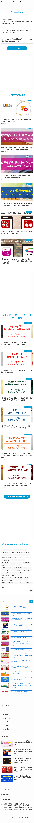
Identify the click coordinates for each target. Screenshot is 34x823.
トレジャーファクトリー (17, 570)
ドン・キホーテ (27, 570)
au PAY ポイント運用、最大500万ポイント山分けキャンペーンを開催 (21, 624)
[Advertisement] (17, 70)
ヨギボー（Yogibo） (6, 577)
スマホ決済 (6, 725)
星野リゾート (5, 580)
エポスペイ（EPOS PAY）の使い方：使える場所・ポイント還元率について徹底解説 (21, 690)
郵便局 (16, 582)
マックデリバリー (6, 575)
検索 (2, 587)
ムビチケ (14, 575)
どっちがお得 (21, 560)
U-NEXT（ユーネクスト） (24, 557)
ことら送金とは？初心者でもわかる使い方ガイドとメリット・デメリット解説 (21, 606)
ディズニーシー (27, 567)
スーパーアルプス (18, 567)
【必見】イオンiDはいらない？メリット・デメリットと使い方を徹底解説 (21, 648)
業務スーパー (18, 580)
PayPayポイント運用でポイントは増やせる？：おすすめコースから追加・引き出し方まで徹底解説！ (22, 643)
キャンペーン (5, 565)
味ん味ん (27, 577)
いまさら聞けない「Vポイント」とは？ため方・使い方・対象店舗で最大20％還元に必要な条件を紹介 (21, 685)
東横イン (12, 580)
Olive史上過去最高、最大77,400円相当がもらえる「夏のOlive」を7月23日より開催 (21, 630)
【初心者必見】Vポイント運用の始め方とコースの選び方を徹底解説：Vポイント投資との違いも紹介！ (21, 613)
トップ (5, 711)
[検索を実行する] (31, 601)
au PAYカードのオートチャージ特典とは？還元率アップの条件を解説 (21, 678)
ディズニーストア (6, 570)
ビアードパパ (15, 572)
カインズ (20, 562)
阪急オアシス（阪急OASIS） (25, 582)
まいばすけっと (5, 562)
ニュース (5, 722)
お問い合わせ (6, 729)
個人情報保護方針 (13, 818)
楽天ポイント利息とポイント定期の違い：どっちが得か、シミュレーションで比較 (21, 666)
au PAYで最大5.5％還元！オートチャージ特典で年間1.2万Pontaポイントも (21, 672)
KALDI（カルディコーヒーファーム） (22, 555)
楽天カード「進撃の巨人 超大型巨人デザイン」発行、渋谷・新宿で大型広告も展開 (22, 636)
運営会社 (21, 818)
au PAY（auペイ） (22, 550)
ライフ (14, 577)
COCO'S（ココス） (6, 552)
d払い (13, 552)
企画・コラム (6, 718)
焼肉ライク (10, 582)
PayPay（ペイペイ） (6, 557)
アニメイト (13, 562)
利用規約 (6, 818)
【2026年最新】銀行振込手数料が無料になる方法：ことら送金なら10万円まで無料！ (21, 618)
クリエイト (12, 565)
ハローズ (9, 572)
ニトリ (3, 572)
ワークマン (20, 577)
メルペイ (20, 575)
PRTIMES (15, 557)
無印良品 (4, 582)
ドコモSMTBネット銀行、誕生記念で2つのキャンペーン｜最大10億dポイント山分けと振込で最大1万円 (21, 655)
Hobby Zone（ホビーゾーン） (24, 552)
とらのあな (14, 560)
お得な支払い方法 (6, 560)
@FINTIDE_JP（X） (7, 794)
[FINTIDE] (17, 1)
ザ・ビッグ (18, 565)
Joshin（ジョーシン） (7, 555)
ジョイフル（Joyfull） (7, 567)
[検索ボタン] (32, 1)
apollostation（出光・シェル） (9, 550)
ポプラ (21, 572)
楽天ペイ (25, 580)
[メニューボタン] (1, 1)
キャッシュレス (26, 562)
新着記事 (5, 714)
